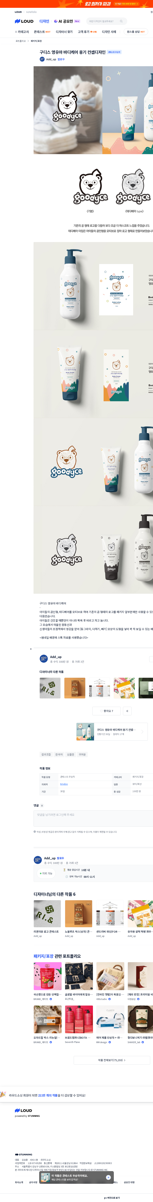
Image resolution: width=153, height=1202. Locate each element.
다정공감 (132, 999)
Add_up (55, 656)
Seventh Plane (72, 1041)
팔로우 (61, 59)
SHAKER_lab (134, 1042)
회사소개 (19, 1182)
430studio (101, 999)
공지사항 (33, 1182)
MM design (101, 1042)
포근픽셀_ (69, 998)
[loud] (18, 12)
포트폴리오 (21, 40)
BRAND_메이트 (41, 999)
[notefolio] (31, 12)
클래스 (115, 1182)
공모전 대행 (129, 1182)
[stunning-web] (23, 1154)
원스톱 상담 (136, 31)
